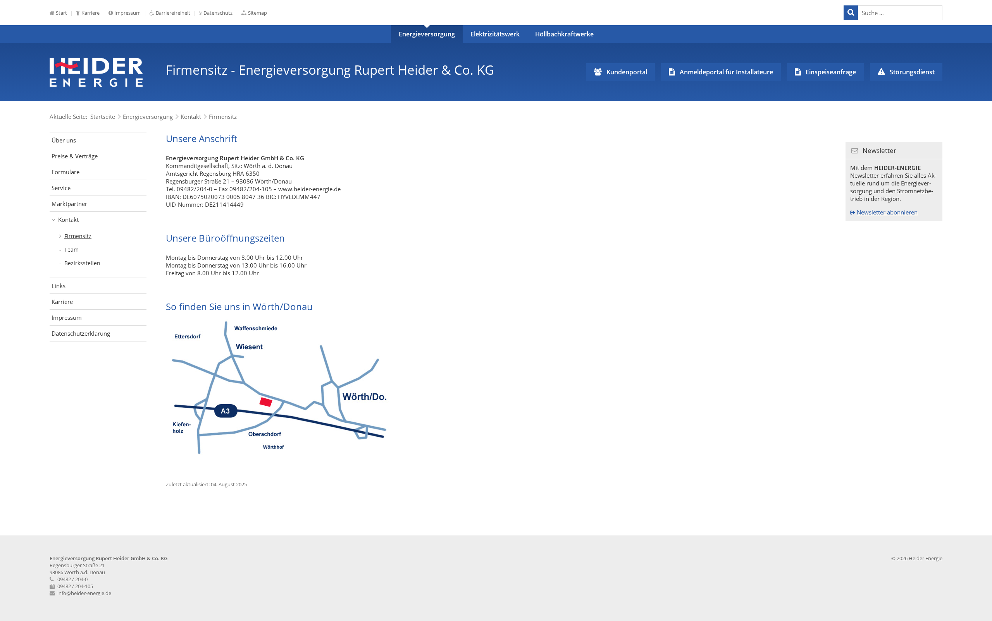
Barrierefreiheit (173, 12)
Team (71, 249)
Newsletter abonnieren (887, 212)
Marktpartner (69, 204)
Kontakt (68, 219)
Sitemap (257, 12)
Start (61, 12)
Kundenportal (626, 72)
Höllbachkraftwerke (564, 34)
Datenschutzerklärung (81, 333)
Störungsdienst (912, 72)
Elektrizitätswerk (495, 34)
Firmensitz (77, 236)
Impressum (127, 12)
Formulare (65, 172)
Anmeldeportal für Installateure (726, 72)
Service (61, 188)
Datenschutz (217, 12)
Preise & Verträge (75, 156)
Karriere (90, 12)
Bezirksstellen (82, 263)
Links (58, 286)
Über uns (64, 140)
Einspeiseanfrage (831, 72)
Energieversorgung (427, 34)
